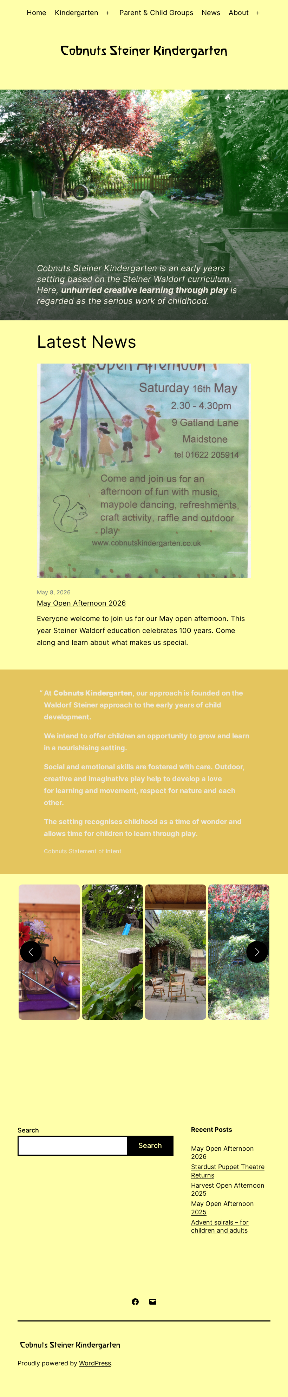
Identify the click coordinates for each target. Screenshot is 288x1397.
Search (28, 1130)
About (239, 12)
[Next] (257, 952)
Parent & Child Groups (156, 12)
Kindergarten (76, 12)
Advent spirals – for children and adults (220, 1226)
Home (36, 12)
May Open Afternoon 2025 (222, 1207)
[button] (49, 952)
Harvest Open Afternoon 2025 (227, 1189)
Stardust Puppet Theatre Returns (227, 1171)
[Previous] (31, 952)
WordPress (95, 1363)
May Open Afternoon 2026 (81, 603)
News (211, 12)
